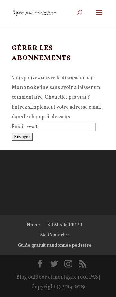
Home (33, 225)
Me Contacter (54, 235)
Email (18, 126)
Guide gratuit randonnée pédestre (54, 245)
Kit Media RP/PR (64, 225)
